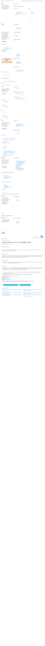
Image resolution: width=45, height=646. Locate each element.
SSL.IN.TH (4, 93)
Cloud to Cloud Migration (7, 156)
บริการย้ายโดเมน (6, 49)
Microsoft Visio (6, 187)
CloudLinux (17, 222)
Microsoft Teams (18, 165)
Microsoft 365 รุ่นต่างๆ (19, 123)
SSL (1, 85)
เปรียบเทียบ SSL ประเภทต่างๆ (19, 93)
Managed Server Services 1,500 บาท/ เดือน (10, 81)
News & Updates (12, 238)
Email (2, 119)
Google (2, 195)
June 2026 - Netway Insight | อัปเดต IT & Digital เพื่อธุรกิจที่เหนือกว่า (12, 292)
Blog (4, 112)
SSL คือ (17, 88)
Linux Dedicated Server (19, 70)
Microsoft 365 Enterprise (20, 163)
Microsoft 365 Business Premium (21, 162)
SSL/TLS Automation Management (21, 98)
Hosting (2, 23)
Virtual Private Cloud (7, 75)
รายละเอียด (17, 133)
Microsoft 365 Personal (20, 169)
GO (41, 236)
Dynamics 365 (18, 167)
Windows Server (6, 175)
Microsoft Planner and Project (8, 186)
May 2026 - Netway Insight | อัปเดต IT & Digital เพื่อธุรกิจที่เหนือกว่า (33, 292)
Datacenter (7, 59)
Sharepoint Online (18, 166)
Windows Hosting (18, 28)
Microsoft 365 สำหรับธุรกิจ (19, 124)
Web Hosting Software (4, 217)
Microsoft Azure (18, 63)
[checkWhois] (22, 6)
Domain (2, 2)
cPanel (17, 221)
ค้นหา (42, 237)
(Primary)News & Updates (7, 240)
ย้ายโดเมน (32, 12)
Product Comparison (7, 58)
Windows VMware (18, 62)
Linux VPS (17, 54)
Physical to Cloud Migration (8, 150)
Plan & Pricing (6, 106)
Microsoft (2, 157)
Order (3, 232)
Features (17, 199)
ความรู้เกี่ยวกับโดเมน (19, 12)
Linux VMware (18, 55)
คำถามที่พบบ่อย (6, 117)
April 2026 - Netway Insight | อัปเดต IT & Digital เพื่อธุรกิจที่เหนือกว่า (12, 294)
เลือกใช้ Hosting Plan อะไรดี (8, 48)
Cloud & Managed (3, 50)
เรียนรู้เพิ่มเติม (4, 41)
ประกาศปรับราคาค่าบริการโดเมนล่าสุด (21, 13)
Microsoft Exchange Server (7, 177)
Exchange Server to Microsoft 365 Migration (10, 151)
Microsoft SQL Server (7, 176)
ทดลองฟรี (17, 126)
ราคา (32, 20)
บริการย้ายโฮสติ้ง (6, 47)
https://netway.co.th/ (8, 279)
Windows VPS (18, 61)
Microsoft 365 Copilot (19, 164)
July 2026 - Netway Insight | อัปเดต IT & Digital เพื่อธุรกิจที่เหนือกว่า (33, 289)
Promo (3, 233)
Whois (32, 13)
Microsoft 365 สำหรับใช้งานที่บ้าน (20, 125)
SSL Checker (6, 101)
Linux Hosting (18, 27)
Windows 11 (5, 185)
